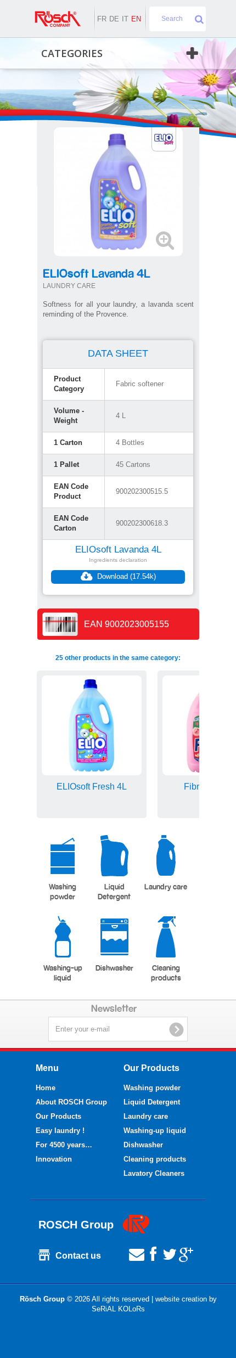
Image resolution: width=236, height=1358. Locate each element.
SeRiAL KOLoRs (118, 1309)
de (114, 19)
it (125, 19)
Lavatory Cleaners (153, 1173)
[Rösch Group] (57, 19)
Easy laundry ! (60, 1130)
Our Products (58, 1116)
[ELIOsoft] (163, 138)
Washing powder (62, 892)
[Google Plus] (186, 1253)
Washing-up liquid (62, 973)
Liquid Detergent (114, 892)
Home (45, 1088)
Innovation (54, 1159)
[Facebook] (153, 1253)
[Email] (136, 1253)
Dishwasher (114, 968)
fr (101, 19)
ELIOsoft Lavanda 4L (118, 549)
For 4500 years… (64, 1145)
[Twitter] (169, 1253)
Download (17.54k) (125, 576)
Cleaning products (166, 973)
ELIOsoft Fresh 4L (92, 786)
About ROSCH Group (71, 1102)
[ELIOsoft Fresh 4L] (92, 725)
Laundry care (165, 887)
